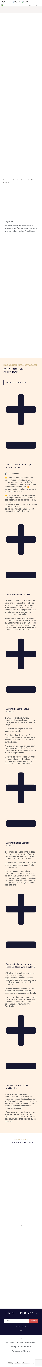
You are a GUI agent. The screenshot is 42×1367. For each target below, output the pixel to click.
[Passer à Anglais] (25, 2)
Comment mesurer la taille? (19, 594)
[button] (21, 222)
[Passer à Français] (16, 2)
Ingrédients (9, 222)
